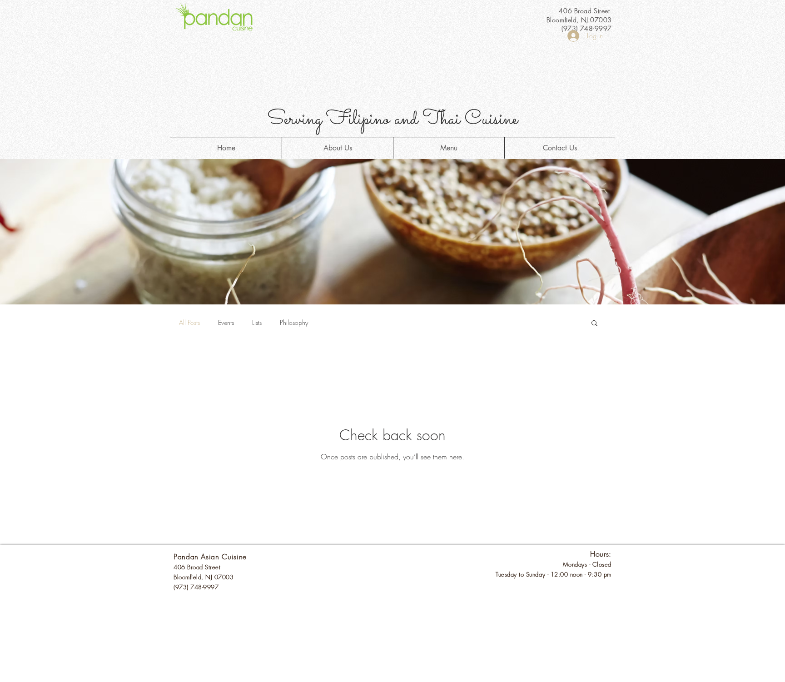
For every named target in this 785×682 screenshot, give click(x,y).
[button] (594, 324)
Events (226, 322)
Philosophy (294, 322)
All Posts (189, 322)
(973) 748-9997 (196, 587)
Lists (257, 322)
